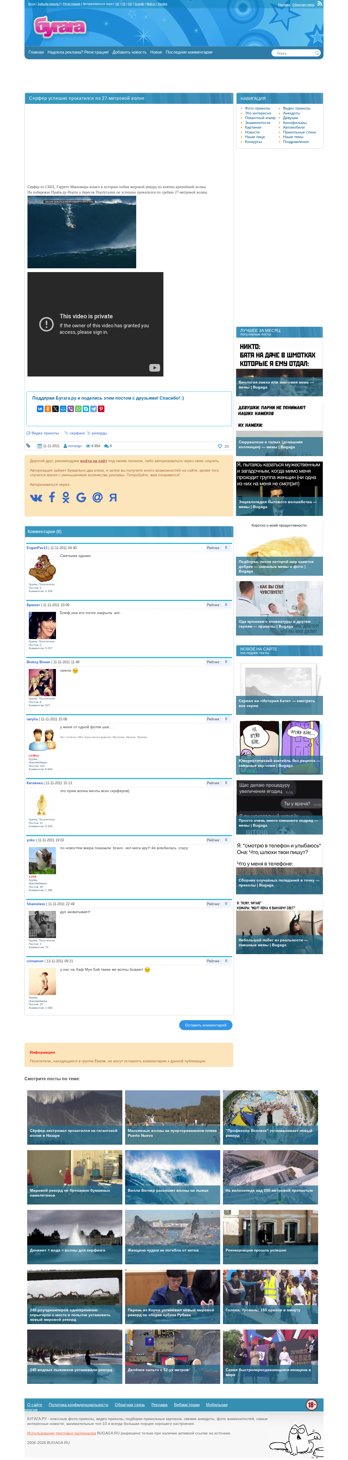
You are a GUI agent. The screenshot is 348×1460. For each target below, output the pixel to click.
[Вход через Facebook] (55, 500)
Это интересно (258, 113)
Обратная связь (303, 4)
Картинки (253, 127)
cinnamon (35, 961)
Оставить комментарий (205, 1025)
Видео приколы (45, 433)
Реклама (284, 4)
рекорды (99, 433)
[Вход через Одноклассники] (68, 500)
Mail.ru (151, 3)
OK (130, 3)
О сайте (34, 1404)
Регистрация (71, 3)
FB (123, 3)
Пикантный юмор (260, 118)
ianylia (32, 719)
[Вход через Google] (84, 500)
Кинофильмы (295, 122)
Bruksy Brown (38, 662)
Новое (156, 52)
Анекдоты (291, 113)
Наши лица (255, 137)
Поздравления (296, 141)
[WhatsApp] (78, 409)
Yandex (162, 3)
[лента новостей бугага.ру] (321, 4)
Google (139, 3)
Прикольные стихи (299, 132)
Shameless (36, 904)
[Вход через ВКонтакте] (39, 500)
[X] (55, 409)
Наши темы (293, 137)
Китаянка (35, 783)
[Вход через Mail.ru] (100, 500)
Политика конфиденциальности (78, 1404)
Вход (31, 3)
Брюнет (33, 605)
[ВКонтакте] (40, 409)
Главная (36, 52)
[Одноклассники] (48, 409)
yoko (31, 840)
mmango (75, 446)
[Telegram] (93, 409)
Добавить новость (130, 52)
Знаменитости (257, 122)
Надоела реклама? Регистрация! (78, 52)
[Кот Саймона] (296, 1457)
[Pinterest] (101, 409)
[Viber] (70, 409)
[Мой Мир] (63, 409)
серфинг (77, 433)
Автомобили (294, 127)
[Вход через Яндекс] (116, 500)
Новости (252, 132)
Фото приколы (257, 108)
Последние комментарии (189, 52)
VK (117, 3)
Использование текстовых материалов (61, 1433)
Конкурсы (253, 141)
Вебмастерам (187, 1404)
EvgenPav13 (37, 548)
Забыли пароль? (49, 3)
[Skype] (86, 409)
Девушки (290, 118)
